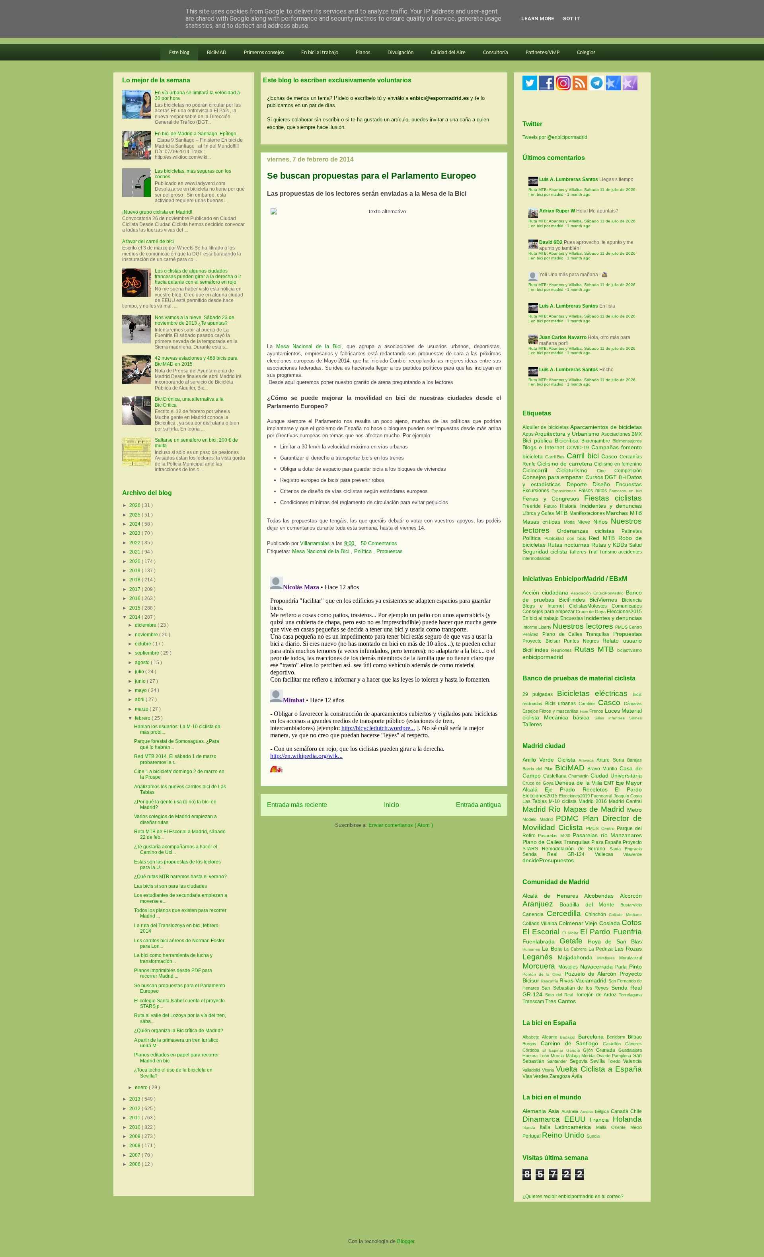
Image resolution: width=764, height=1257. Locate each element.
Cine (605, 470)
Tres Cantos (560, 1001)
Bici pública (538, 440)
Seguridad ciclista (545, 551)
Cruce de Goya (591, 611)
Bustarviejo (631, 904)
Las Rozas (628, 948)
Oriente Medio (626, 1127)
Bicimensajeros (627, 440)
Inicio (391, 804)
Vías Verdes (536, 1076)
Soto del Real (560, 994)
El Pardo (628, 789)
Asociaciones (616, 434)
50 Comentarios (379, 543)
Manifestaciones (587, 513)
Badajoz (569, 1037)
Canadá (620, 1111)
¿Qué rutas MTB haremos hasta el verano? (180, 876)
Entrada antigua (478, 804)
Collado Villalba (540, 923)
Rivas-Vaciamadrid (583, 980)
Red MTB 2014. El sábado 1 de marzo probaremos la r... (175, 759)
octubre (143, 644)
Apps (528, 434)
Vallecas (609, 854)
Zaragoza (560, 1076)
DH (623, 477)
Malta (603, 1127)
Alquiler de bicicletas (546, 427)
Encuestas (629, 484)
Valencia (632, 1061)
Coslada (610, 923)
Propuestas (389, 551)
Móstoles (569, 967)
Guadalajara (630, 1050)
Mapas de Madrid (595, 809)
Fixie (584, 711)
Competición (628, 471)
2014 (135, 617)
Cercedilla (566, 913)
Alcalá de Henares (553, 896)
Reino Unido (564, 1135)
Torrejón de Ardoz (597, 995)
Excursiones (537, 490)
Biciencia (632, 600)
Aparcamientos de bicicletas (606, 427)
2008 (135, 1145)
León (545, 1055)
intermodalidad (536, 558)
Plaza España (607, 842)
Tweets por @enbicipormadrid (554, 137)
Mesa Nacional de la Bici (308, 346)
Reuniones (561, 650)
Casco (610, 456)
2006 (135, 1164)
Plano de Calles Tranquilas (575, 634)
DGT (612, 477)
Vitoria (549, 1070)
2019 (135, 570)
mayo (141, 690)
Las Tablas (535, 801)
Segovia (580, 1061)
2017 (135, 589)
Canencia (534, 914)
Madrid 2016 (594, 801)
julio (140, 671)
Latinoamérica (575, 1127)
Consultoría (495, 53)
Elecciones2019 (575, 795)
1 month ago (579, 194)
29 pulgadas (537, 694)
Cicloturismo (576, 470)
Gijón (589, 1050)
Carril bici (584, 456)
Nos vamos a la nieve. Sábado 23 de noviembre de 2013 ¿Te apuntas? (194, 320)
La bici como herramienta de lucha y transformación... (173, 958)
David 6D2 (551, 242)
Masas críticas (543, 521)
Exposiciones (565, 491)
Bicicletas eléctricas (592, 693)
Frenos (596, 711)
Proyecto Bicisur (541, 641)
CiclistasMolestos (588, 606)
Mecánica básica (566, 717)
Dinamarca (543, 1119)
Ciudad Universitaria (616, 775)
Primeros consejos (264, 53)
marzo (142, 709)
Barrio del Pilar (538, 768)
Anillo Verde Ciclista (550, 759)
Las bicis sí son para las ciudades (170, 886)
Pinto (635, 966)
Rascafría (550, 981)
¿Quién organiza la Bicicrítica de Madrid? (178, 1030)
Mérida (588, 1055)
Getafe (573, 941)
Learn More (537, 18)
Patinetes (632, 531)
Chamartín (579, 776)
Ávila (576, 1076)
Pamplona (622, 1055)
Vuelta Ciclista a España (599, 1069)
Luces (612, 710)
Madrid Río (542, 809)
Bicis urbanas (560, 703)
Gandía (574, 1050)
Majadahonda (577, 957)
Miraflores (608, 958)
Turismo (608, 552)
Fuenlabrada (540, 941)
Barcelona (592, 1036)
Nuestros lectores (583, 626)
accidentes (630, 552)
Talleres (578, 552)
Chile (636, 1111)
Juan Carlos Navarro (563, 337)
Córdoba (532, 1050)
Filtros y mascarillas (558, 711)
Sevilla (599, 1061)
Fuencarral (602, 795)
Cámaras (633, 703)
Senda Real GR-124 (558, 854)
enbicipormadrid (542, 657)
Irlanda (531, 1127)
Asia (554, 1111)
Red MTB (603, 538)
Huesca (531, 1055)
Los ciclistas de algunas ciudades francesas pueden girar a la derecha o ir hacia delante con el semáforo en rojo (198, 276)
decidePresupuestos (548, 860)
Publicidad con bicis (566, 538)
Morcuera (540, 966)
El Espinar (554, 1050)
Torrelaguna (630, 994)
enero (142, 1087)
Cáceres (633, 1043)
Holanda (627, 1119)
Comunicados (627, 606)
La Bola (553, 948)
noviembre (147, 634)
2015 (135, 608)
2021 (135, 552)
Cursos (595, 477)
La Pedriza (602, 949)
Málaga (574, 1055)
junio (141, 681)
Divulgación (400, 53)
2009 (135, 1136)
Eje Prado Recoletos (580, 789)
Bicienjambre (596, 441)
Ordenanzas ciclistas (589, 531)
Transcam (533, 1001)
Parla (622, 967)
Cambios (587, 703)
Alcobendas (602, 896)
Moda (570, 522)
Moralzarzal (630, 957)
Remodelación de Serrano (575, 849)
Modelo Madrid (539, 819)
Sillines (635, 718)
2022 (135, 543)
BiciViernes (603, 599)
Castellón (614, 1043)
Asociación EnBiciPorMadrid (597, 593)
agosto (143, 662)
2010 (135, 1127)
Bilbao (635, 1037)
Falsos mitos (594, 490)
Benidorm (617, 1037)
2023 (135, 533)
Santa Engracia (626, 848)
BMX (636, 434)
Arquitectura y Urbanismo (568, 434)
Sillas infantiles (609, 718)
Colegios (586, 53)
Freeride (533, 506)
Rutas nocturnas (569, 545)
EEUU (577, 1119)
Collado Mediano (625, 914)
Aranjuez (540, 904)
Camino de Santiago (572, 1043)
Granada (607, 1050)
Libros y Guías (538, 513)
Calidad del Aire (448, 53)
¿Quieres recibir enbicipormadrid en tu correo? (573, 1196)
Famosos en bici (625, 491)
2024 (135, 524)
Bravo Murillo (603, 769)
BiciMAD (216, 53)
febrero (143, 718)
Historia (570, 506)
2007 (135, 1155)
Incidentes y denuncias (611, 506)
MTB (562, 513)
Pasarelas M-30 (555, 835)
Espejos (530, 711)
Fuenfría (627, 932)
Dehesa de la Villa (579, 783)
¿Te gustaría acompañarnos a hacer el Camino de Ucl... (175, 849)
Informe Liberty (537, 627)
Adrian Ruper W (557, 211)
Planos (363, 53)
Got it (571, 18)
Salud (635, 545)
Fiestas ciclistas (613, 498)
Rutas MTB (594, 649)
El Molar (571, 933)
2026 (135, 505)
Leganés (540, 957)
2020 (135, 561)
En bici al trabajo (319, 53)
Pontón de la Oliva (543, 974)
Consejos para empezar (553, 477)
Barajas (634, 760)
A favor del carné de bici (148, 241)
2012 (135, 1108)
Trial (593, 552)
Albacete (532, 1037)
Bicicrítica (568, 440)
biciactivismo (629, 650)
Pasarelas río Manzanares (607, 835)
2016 (135, 598)
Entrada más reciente (297, 804)
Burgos (531, 1043)
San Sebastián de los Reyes (576, 988)
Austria (587, 1111)
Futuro (552, 506)
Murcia (558, 1055)
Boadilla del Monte (589, 904)
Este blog (179, 53)
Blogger (405, 1241)
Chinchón (597, 914)
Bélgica (603, 1111)
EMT (610, 783)
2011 (135, 1118)
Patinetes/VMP (542, 53)
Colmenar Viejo (579, 923)
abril (140, 699)
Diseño (604, 484)
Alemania (535, 1111)
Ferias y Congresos (553, 498)
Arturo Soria (611, 760)
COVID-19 (579, 447)
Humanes (532, 949)
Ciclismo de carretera (565, 463)
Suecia (593, 1136)
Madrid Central (625, 801)
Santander (558, 1061)
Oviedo (604, 1055)
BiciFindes (572, 599)
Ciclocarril (539, 470)
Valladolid (532, 1070)
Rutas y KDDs (610, 545)
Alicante (551, 1037)
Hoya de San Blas (615, 941)
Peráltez (530, 634)
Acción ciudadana (545, 592)
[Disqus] (384, 672)
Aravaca (587, 760)
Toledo (615, 1061)
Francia (601, 1120)
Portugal (532, 1136)
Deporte (579, 484)
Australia (570, 1111)
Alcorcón (631, 896)
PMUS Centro (628, 627)
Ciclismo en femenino (618, 464)
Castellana (556, 776)
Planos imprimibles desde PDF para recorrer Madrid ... (173, 973)
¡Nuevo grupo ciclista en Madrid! (157, 212)
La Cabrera (576, 949)
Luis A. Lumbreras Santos (568, 179)
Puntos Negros (581, 641)
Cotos (632, 922)
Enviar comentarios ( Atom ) (400, 825)
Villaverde (632, 854)
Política (363, 551)
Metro (634, 810)
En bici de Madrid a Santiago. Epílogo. (196, 133)
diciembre (146, 625)
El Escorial (542, 932)
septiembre (147, 653)
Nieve (585, 522)
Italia (547, 1127)
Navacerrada (598, 966)
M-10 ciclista (564, 801)
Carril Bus (556, 456)
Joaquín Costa (628, 795)
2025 (135, 515)
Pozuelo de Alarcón (592, 974)
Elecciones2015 (624, 611)
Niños (602, 521)
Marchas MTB (624, 513)
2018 (135, 580)
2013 (135, 1099)
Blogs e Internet (544, 447)
